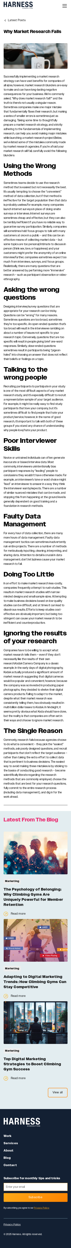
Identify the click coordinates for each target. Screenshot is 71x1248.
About (9, 1151)
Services (11, 1143)
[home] (18, 6)
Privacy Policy (41, 1207)
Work (8, 1136)
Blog (7, 1158)
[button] (64, 5)
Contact (10, 1165)
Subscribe (35, 1197)
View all (58, 1092)
